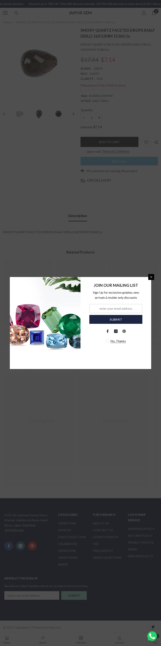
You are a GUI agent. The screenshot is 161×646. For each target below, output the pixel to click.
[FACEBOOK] (107, 331)
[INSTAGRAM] (116, 331)
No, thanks (118, 341)
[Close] (151, 277)
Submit (116, 319)
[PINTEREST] (124, 331)
